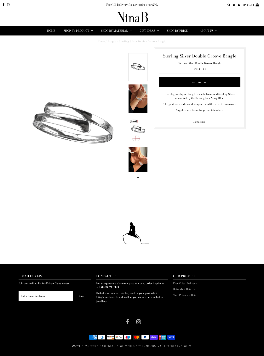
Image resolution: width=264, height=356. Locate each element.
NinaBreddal (106, 346)
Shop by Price (177, 31)
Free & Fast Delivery (185, 283)
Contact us (199, 122)
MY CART (252, 5)
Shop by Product (76, 31)
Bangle (112, 41)
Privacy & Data (187, 295)
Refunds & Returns (184, 289)
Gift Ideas (147, 31)
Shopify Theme (127, 346)
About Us (206, 31)
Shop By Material (114, 31)
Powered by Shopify (178, 346)
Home (51, 31)
